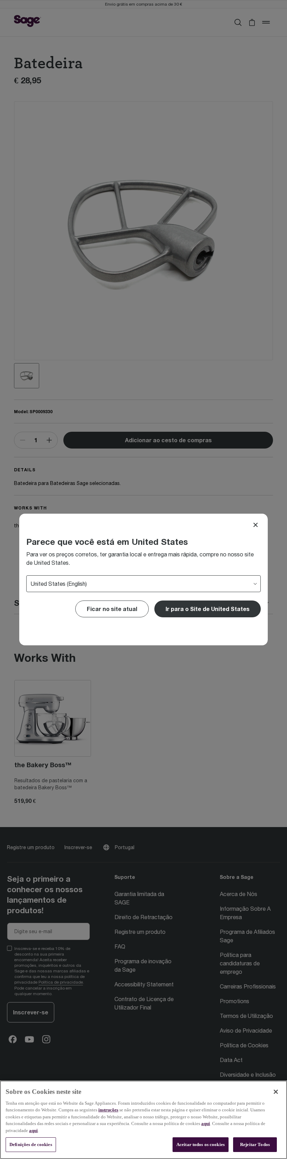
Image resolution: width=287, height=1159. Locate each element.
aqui (205, 1123)
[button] (207, 609)
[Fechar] (276, 1091)
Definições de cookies (30, 1144)
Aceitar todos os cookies (200, 1144)
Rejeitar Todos (255, 1144)
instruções (108, 1109)
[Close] (255, 525)
